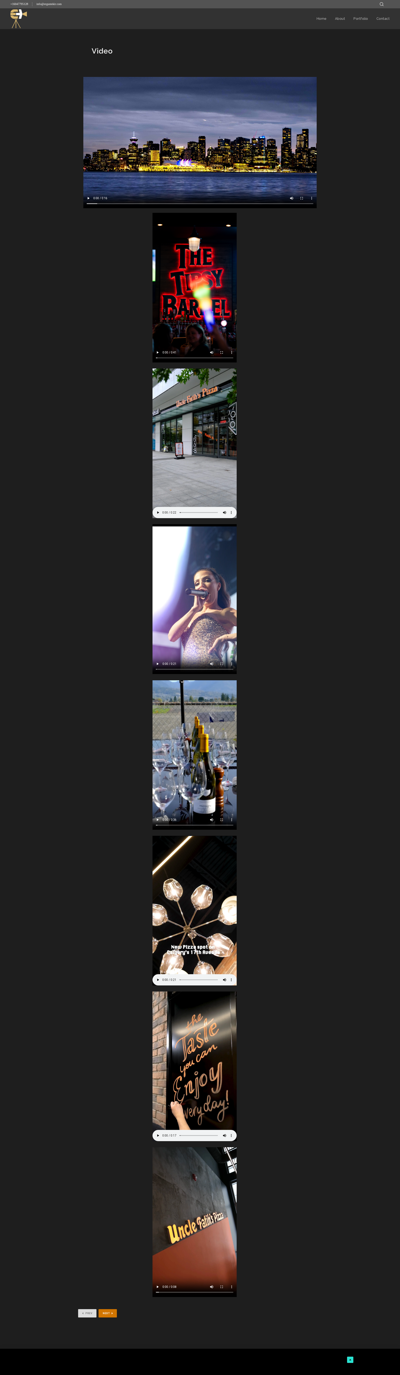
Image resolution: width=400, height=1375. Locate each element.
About (340, 19)
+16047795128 (19, 4)
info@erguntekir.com (49, 4)
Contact (383, 19)
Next (106, 1313)
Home (321, 19)
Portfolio (360, 19)
